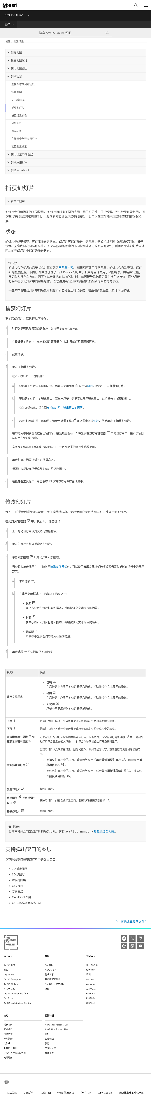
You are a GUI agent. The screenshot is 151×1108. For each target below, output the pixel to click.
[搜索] (136, 5)
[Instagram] (132, 946)
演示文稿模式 (58, 566)
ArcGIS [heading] (8, 956)
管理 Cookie (105, 1092)
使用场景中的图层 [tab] (22, 154)
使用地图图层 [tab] (19, 68)
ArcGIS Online (13, 15)
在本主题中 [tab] (18, 201)
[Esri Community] (124, 946)
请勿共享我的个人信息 (131, 1092)
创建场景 (18, 41)
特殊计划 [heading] (49, 1015)
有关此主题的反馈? (133, 921)
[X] (132, 938)
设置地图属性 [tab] (19, 60)
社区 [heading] (47, 956)
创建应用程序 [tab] (19, 162)
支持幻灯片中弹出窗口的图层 (65, 407)
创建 (7, 24)
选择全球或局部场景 (23, 84)
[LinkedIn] (140, 938)
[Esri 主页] (10, 5)
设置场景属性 (19, 115)
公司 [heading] (6, 1015)
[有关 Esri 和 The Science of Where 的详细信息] (11, 943)
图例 (90, 386)
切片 (96, 421)
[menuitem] (23, 965)
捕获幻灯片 (17, 107)
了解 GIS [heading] (90, 956)
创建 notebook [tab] (20, 170)
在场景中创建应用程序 (24, 138)
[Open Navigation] (146, 5)
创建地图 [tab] (16, 52)
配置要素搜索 (19, 146)
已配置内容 (66, 267)
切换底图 (16, 92)
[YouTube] (140, 946)
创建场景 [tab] (16, 76)
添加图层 (20, 99)
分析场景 (16, 123)
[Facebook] (124, 938)
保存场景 (16, 131)
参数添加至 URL (104, 831)
